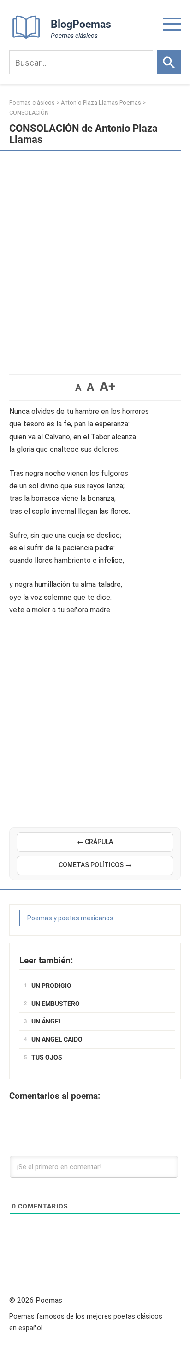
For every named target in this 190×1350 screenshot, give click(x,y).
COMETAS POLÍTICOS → (95, 865)
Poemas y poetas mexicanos (70, 918)
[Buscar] (169, 62)
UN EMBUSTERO (55, 1003)
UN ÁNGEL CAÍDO (57, 1039)
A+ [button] (107, 386)
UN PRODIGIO (51, 985)
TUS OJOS (46, 1057)
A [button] (78, 387)
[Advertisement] (95, 265)
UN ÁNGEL (46, 1021)
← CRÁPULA (95, 841)
